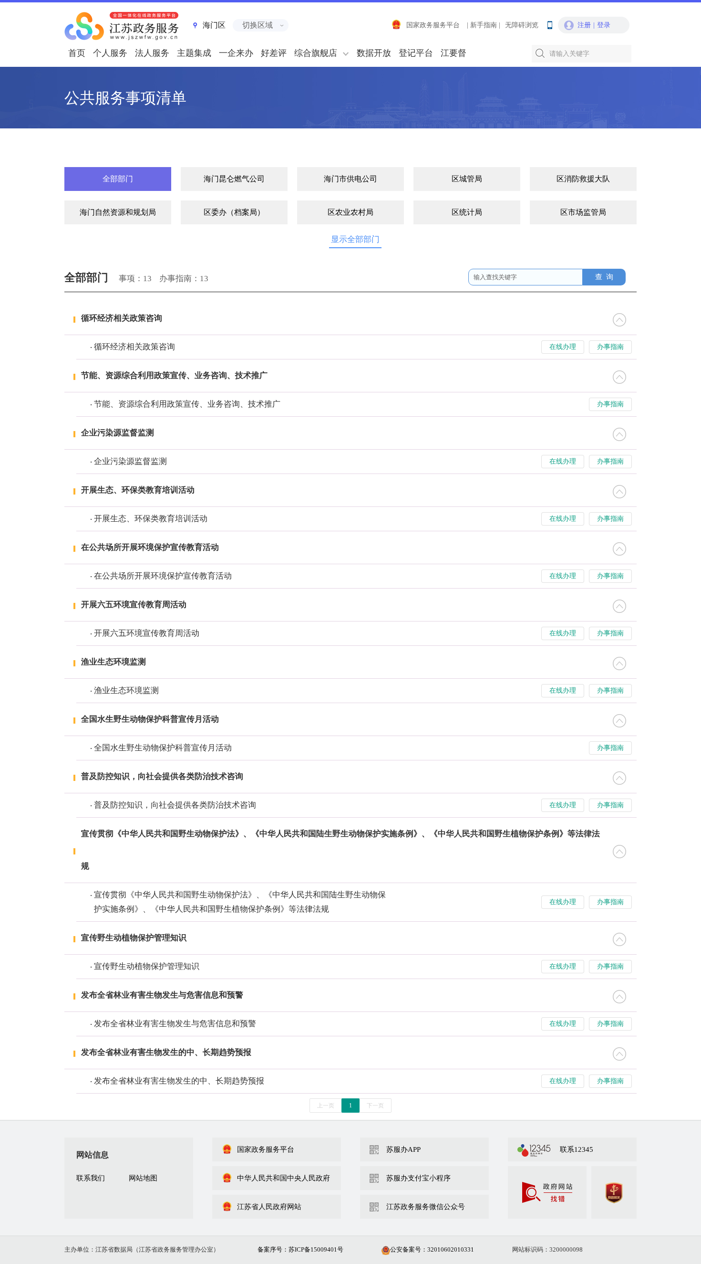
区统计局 (467, 212)
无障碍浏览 (521, 25)
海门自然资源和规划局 (118, 212)
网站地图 (143, 1178)
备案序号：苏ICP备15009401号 (300, 1249)
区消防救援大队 (583, 179)
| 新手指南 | (483, 25)
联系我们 (90, 1178)
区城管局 (467, 179)
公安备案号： (432, 1249)
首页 (76, 53)
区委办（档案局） (234, 212)
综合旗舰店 (315, 53)
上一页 (325, 1105)
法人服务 (152, 53)
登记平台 (416, 53)
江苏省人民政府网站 (269, 1207)
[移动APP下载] (549, 23)
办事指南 (610, 346)
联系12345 (576, 1149)
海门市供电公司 (350, 179)
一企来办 (236, 53)
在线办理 (562, 346)
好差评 (274, 53)
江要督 (453, 53)
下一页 (375, 1105)
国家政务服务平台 (433, 25)
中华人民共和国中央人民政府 (283, 1178)
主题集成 (194, 53)
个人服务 (110, 53)
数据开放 (374, 53)
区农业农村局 (350, 212)
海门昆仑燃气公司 (234, 179)
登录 (603, 25)
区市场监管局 (583, 212)
